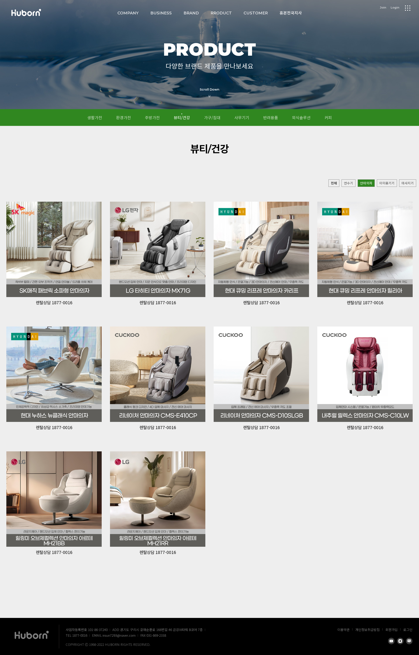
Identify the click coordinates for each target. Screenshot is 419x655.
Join (383, 7)
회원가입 (391, 629)
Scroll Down (209, 89)
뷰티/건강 (182, 117)
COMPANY (128, 13)
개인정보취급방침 (367, 629)
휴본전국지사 (291, 13)
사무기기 (241, 117)
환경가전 (123, 117)
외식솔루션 (301, 117)
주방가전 (152, 117)
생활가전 (94, 117)
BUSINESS (161, 13)
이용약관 (343, 629)
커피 (328, 117)
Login (395, 7)
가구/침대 (212, 117)
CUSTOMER (256, 13)
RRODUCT (221, 13)
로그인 (407, 629)
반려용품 (270, 117)
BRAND (191, 13)
